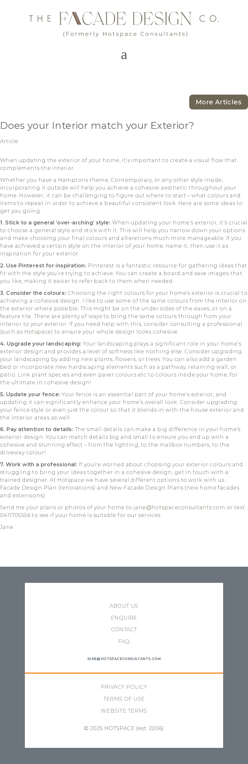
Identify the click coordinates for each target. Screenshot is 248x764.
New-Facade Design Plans (146, 488)
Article (9, 141)
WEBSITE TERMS (124, 711)
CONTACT (124, 629)
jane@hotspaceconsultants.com (179, 507)
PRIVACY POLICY (124, 687)
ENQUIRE (124, 618)
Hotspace (37, 332)
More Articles (219, 102)
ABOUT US (123, 606)
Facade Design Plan (28, 488)
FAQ (123, 641)
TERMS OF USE (124, 699)
